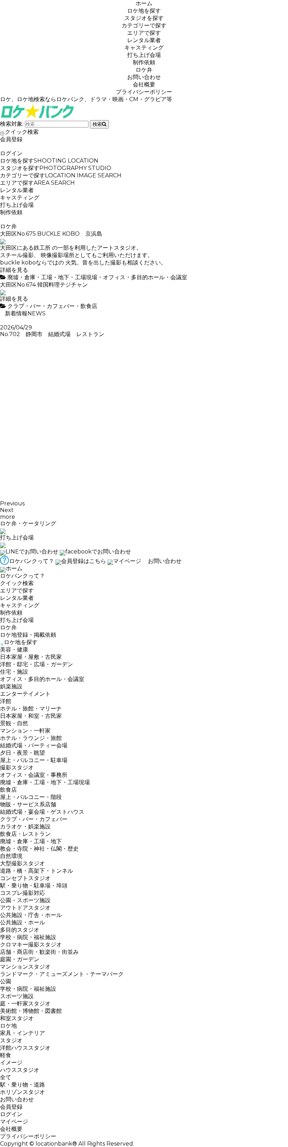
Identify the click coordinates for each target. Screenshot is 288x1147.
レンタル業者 (144, 40)
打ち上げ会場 (144, 55)
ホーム (144, 3)
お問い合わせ (144, 77)
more (7, 516)
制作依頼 (144, 62)
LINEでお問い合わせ (32, 551)
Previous (12, 503)
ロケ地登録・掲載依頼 (28, 634)
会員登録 (11, 139)
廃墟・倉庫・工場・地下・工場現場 (52, 277)
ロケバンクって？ (31, 561)
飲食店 (88, 306)
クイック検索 (22, 132)
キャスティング (144, 47)
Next (7, 510)
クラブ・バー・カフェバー (41, 306)
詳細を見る (14, 270)
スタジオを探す (144, 18)
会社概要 (144, 84)
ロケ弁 (144, 69)
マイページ (127, 561)
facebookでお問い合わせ (98, 551)
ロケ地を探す (144, 10)
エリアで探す (144, 33)
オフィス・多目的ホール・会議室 (145, 277)
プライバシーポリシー (144, 92)
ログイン (11, 153)
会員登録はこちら (83, 561)
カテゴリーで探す (144, 25)
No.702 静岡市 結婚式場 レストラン (55, 334)
